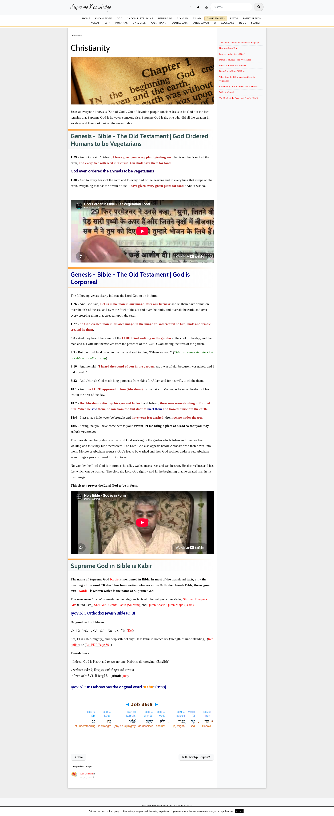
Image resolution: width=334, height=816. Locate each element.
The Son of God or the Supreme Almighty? (239, 42)
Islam (197, 18)
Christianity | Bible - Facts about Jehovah (238, 86)
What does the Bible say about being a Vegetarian (237, 79)
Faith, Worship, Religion (195, 757)
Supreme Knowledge (90, 7)
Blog (242, 22)
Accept (239, 811)
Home (86, 18)
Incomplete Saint (140, 18)
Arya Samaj (201, 22)
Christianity (216, 18)
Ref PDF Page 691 (98, 645)
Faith (234, 18)
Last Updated (86, 774)
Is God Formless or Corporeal (232, 65)
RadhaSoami (180, 22)
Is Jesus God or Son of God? (232, 54)
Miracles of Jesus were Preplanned (235, 59)
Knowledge (103, 18)
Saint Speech (252, 18)
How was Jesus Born (228, 48)
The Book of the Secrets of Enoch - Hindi (238, 98)
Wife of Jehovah (226, 92)
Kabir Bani (158, 22)
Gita (107, 22)
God (120, 18)
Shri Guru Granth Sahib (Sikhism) (117, 605)
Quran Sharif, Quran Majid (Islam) (171, 605)
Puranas (121, 22)
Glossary (227, 22)
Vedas (95, 22)
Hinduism (165, 18)
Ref (130, 630)
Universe (139, 22)
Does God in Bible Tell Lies (232, 71)
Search (256, 22)
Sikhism (182, 18)
